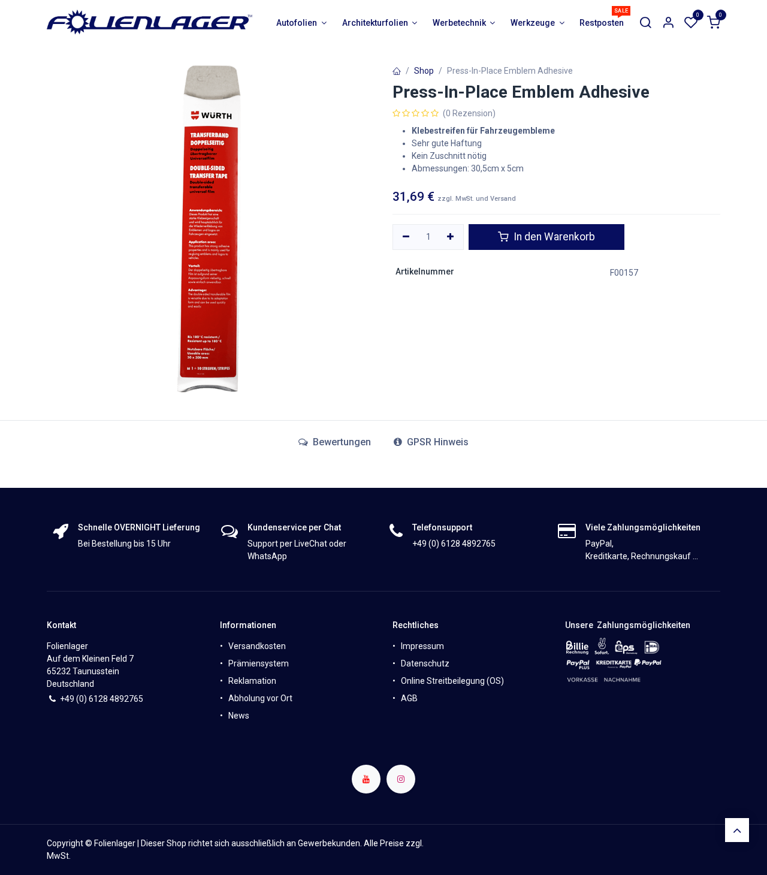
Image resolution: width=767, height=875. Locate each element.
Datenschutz (425, 663)
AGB (409, 698)
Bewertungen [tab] (340, 442)
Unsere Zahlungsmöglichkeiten (627, 625)
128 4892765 (118, 699)
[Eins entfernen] (406, 237)
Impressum (422, 646)
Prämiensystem (258, 663)
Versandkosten (257, 646)
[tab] (431, 442)
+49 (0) (74, 699)
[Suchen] (645, 23)
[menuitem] (301, 23)
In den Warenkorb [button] (553, 237)
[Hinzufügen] (451, 237)
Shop (424, 71)
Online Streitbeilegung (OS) (452, 681)
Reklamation (252, 681)
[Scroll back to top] (737, 830)
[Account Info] (668, 23)
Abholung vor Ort (260, 698)
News (238, 715)
